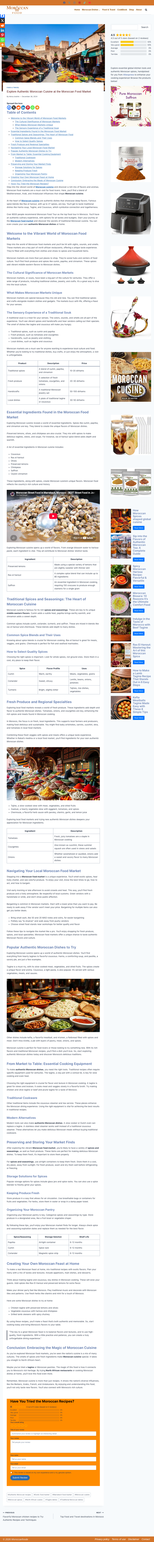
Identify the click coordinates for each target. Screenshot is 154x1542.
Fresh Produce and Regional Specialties (30, 144)
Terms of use (119, 1539)
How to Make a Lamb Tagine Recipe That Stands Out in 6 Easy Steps (142, 677)
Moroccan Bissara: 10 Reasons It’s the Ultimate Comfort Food (141, 599)
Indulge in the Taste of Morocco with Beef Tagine (141, 623)
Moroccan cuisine (45, 187)
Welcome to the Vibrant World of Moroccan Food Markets (38, 118)
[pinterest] (79, 2)
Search (144, 27)
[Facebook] (64, 2)
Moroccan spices (15, 1500)
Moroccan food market (21, 221)
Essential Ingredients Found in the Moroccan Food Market (38, 131)
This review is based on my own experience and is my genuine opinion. (42, 1473)
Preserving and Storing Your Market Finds (31, 164)
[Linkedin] (23, 107)
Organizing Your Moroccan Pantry (31, 174)
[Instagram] (74, 2)
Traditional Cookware (25, 157)
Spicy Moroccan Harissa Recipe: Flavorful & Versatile (140, 573)
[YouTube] (89, 2)
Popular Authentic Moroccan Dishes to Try (31, 151)
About (139, 10)
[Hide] (1, 49)
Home (77, 10)
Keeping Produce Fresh (26, 170)
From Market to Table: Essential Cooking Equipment (36, 154)
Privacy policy (102, 1539)
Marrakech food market (62, 1495)
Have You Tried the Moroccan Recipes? (30, 184)
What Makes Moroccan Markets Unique (34, 125)
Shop (131, 10)
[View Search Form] (146, 10)
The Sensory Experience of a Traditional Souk (37, 128)
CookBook (122, 10)
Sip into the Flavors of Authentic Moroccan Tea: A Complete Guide (140, 545)
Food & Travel (108, 10)
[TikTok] (84, 2)
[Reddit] (18, 107)
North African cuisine (33, 1500)
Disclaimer (133, 1539)
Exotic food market (41, 1495)
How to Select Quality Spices (29, 141)
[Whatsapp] (32, 107)
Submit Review (20, 1477)
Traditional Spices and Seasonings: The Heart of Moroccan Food (42, 134)
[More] (37, 107)
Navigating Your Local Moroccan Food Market (33, 147)
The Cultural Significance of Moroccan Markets (37, 121)
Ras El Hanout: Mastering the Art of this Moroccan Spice (142, 650)
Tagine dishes (51, 1500)
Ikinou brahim (14, 96)
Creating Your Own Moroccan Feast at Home (32, 177)
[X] (69, 2)
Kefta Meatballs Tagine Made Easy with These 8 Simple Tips (141, 704)
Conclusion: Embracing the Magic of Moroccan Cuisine (37, 180)
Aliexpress (129, 74)
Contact (146, 1539)
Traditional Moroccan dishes (71, 1500)
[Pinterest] (28, 107)
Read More (138, 528)
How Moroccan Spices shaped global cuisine (142, 516)
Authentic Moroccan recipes (19, 1495)
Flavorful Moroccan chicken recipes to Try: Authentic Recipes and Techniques (23, 1516)
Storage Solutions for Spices (28, 167)
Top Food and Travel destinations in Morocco (82, 1515)
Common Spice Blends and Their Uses (33, 138)
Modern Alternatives (25, 161)
